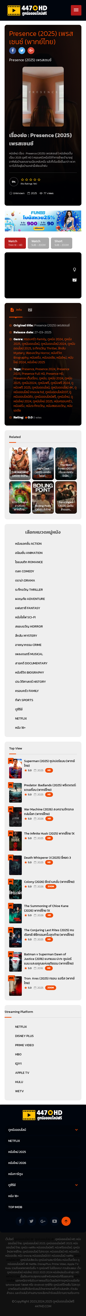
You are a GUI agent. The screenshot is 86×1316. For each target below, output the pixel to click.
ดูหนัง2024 (29, 382)
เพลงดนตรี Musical (29, 654)
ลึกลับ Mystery (26, 635)
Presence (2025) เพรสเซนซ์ (42, 153)
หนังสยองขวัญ (56, 405)
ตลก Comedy (24, 571)
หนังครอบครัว (63, 401)
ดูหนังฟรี (43, 382)
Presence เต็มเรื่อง (26, 378)
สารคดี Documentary (31, 663)
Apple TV (22, 1072)
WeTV (19, 1091)
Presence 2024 (45, 369)
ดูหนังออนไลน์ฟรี (45, 396)
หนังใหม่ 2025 (36, 362)
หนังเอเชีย (48, 357)
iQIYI (18, 1063)
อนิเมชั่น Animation (28, 552)
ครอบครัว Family (35, 339)
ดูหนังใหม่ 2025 (43, 401)
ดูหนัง (43, 378)
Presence (28, 369)
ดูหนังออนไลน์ (30, 343)
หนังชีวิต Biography (29, 672)
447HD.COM (13, 1276)
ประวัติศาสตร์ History (30, 681)
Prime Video (24, 1045)
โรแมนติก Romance (29, 562)
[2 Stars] (27, 179)
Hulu (19, 1082)
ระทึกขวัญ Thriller (45, 348)
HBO (18, 1054)
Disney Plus (24, 1036)
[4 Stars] (35, 179)
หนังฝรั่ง (35, 357)
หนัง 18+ (20, 727)
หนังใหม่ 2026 (17, 1162)
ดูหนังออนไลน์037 (56, 392)
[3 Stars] (31, 179)
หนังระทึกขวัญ (35, 405)
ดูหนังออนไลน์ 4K (62, 387)
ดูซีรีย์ (18, 709)
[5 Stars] (39, 179)
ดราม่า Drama (25, 580)
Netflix (21, 1026)
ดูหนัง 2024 (55, 339)
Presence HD (54, 373)
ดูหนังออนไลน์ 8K (24, 1239)
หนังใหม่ (61, 357)
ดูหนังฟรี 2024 (60, 382)
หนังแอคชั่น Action (28, 543)
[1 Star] (23, 179)
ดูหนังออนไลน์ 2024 (53, 343)
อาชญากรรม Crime (28, 644)
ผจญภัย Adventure (30, 598)
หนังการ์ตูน (15, 1174)
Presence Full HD (33, 373)
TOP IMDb (15, 1207)
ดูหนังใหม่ (63, 396)
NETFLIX (21, 718)
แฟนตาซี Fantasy (27, 608)
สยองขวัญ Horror (38, 353)
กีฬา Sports (24, 700)
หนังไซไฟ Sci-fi (25, 617)
